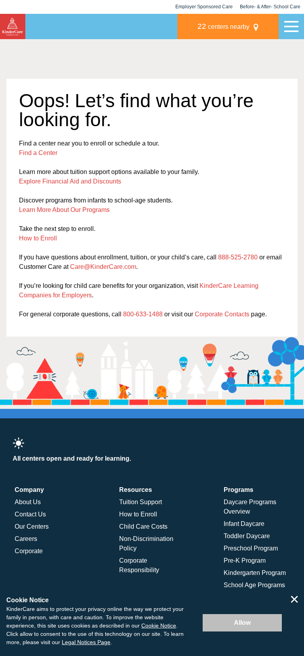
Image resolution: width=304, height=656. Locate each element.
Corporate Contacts (222, 314)
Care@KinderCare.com (103, 266)
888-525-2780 (238, 257)
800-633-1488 (143, 314)
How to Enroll (38, 238)
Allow (242, 622)
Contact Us (30, 514)
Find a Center (38, 152)
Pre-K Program (245, 560)
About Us (28, 502)
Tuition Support (140, 502)
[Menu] (291, 26)
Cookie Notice (158, 625)
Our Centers (32, 526)
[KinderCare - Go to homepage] (12, 26)
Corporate (29, 551)
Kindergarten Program (255, 572)
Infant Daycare (244, 523)
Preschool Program (251, 548)
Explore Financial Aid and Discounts (70, 181)
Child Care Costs (143, 526)
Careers (26, 538)
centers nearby (223, 26)
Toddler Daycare (247, 536)
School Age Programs (254, 585)
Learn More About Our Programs (64, 209)
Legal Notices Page (86, 642)
